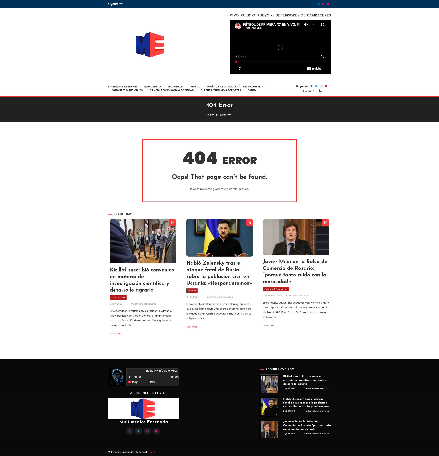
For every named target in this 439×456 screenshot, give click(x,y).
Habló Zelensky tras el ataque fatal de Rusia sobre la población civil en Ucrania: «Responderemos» (306, 403)
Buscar (307, 91)
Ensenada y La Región (122, 86)
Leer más (115, 333)
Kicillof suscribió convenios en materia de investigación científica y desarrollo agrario (307, 380)
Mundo (195, 86)
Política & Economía (221, 86)
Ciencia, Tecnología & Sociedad (172, 90)
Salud (252, 90)
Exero (152, 452)
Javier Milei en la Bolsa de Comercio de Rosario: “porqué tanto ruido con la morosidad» (307, 425)
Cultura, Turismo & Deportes (221, 90)
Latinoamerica (253, 86)
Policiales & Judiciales (127, 90)
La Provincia (152, 86)
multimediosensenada (143, 303)
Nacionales (176, 86)
